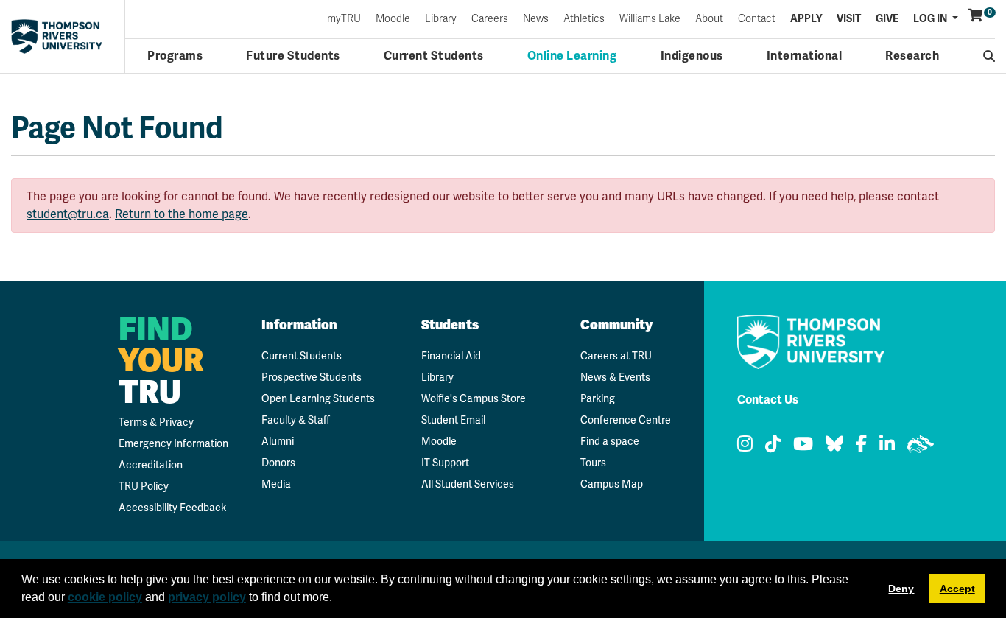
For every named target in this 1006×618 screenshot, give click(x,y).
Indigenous (692, 56)
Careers (489, 19)
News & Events (615, 377)
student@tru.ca (68, 214)
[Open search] (989, 56)
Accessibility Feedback (172, 507)
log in (931, 19)
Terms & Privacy (156, 422)
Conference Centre (625, 419)
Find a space (609, 441)
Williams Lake (649, 19)
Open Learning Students (318, 398)
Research (912, 56)
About (709, 19)
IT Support (445, 462)
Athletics (584, 19)
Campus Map (611, 484)
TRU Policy (144, 486)
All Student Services (467, 484)
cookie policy (105, 597)
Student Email (453, 419)
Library (441, 19)
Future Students (293, 56)
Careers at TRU (616, 355)
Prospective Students (311, 377)
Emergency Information (173, 443)
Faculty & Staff (295, 419)
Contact (756, 19)
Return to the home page (181, 214)
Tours (593, 462)
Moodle (393, 19)
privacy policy (207, 597)
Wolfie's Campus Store (473, 398)
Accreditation (151, 464)
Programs (175, 56)
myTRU (344, 19)
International (805, 56)
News (536, 19)
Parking (597, 398)
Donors (278, 462)
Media (276, 484)
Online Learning (572, 56)
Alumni (277, 441)
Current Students (434, 56)
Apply (806, 19)
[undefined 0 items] (976, 16)
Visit (849, 19)
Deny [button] (901, 588)
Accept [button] (957, 588)
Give (887, 19)
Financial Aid (451, 355)
